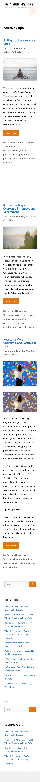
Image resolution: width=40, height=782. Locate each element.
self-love (7, 162)
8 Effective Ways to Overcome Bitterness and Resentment (19, 209)
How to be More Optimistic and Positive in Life (19, 343)
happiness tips (14, 315)
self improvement (27, 158)
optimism (20, 563)
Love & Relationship (17, 142)
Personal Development (18, 311)
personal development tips (16, 154)
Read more (11, 132)
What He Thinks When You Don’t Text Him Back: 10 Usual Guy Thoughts (18, 634)
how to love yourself (17, 150)
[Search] (32, 584)
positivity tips (10, 158)
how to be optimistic (17, 559)
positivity (30, 563)
